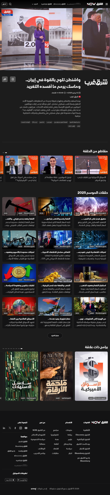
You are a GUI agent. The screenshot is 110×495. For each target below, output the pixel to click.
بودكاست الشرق (83, 444)
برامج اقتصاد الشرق (75, 122)
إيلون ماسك (72, 126)
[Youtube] (25, 428)
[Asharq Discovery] (20, 456)
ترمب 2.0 (34, 122)
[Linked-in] (4, 428)
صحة (57, 439)
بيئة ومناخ (68, 444)
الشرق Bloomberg (101, 213)
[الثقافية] (74, 4)
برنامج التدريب (39, 453)
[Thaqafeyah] (21, 465)
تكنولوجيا (55, 434)
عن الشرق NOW (39, 430)
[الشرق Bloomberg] (21, 446)
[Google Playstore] (22, 480)
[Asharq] (22, 442)
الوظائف (41, 448)
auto (99, 66)
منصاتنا (42, 444)
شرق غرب (49, 122)
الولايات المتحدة (25, 122)
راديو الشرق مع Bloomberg (83, 459)
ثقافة (56, 444)
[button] (4, 67)
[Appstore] (10, 480)
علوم (70, 439)
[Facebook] (15, 428)
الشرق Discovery (83, 434)
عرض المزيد (55, 335)
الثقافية (86, 430)
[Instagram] (20, 428)
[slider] (55, 63)
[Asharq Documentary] (21, 460)
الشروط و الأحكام (38, 434)
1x (91, 66)
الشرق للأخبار (85, 448)
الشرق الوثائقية (66, 398)
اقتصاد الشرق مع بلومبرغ (60, 122)
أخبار (70, 453)
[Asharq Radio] (11, 451)
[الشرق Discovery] (59, 4)
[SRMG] (33, 488)
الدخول (4, 4)
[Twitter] (9, 428)
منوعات (69, 430)
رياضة (69, 434)
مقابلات (55, 453)
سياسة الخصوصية (38, 439)
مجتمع (56, 430)
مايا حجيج (42, 122)
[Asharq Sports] (22, 451)
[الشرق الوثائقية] (46, 4)
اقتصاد (92, 213)
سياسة (69, 448)
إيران (78, 126)
